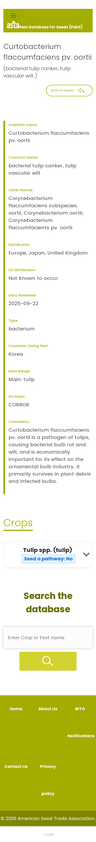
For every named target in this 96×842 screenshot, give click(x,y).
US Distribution (21, 270)
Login (49, 834)
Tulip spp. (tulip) (48, 554)
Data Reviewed (22, 295)
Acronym (16, 396)
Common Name (23, 157)
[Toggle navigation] (13, 15)
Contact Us (16, 766)
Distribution (18, 244)
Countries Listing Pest (28, 345)
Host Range (19, 371)
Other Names (20, 190)
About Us (47, 709)
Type (12, 320)
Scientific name (22, 124)
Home (16, 709)
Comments (18, 421)
